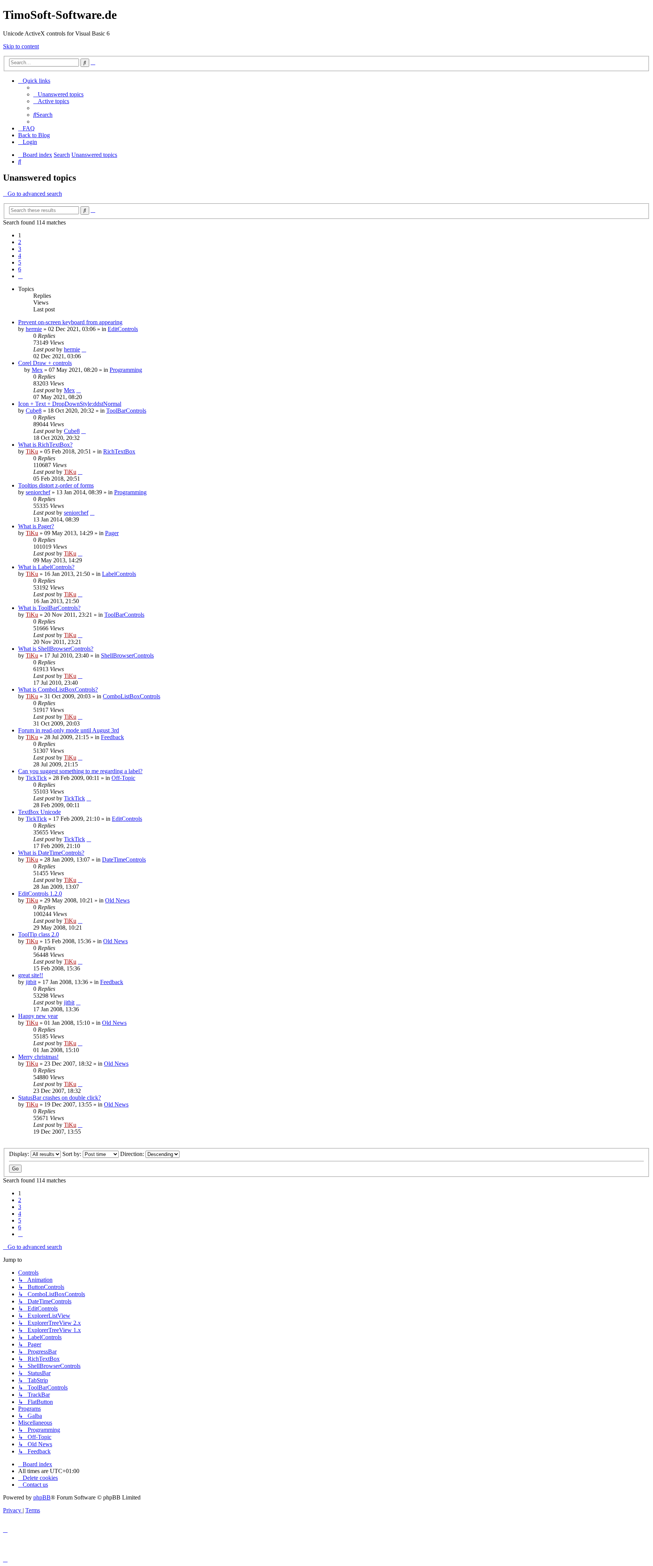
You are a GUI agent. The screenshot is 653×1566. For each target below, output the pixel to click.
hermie (34, 329)
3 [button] (19, 249)
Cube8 (34, 410)
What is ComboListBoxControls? (58, 689)
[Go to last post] (84, 349)
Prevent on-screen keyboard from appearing (70, 322)
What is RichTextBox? (45, 444)
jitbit (31, 982)
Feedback (112, 737)
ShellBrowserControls (127, 655)
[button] (20, 276)
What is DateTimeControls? (51, 853)
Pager (112, 533)
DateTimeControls (124, 859)
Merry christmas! (38, 1057)
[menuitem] (58, 94)
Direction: (132, 1154)
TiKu (32, 451)
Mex (37, 370)
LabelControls (119, 574)
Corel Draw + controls (45, 363)
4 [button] (19, 255)
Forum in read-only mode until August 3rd (68, 730)
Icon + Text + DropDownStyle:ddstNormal (69, 404)
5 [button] (19, 262)
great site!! (30, 975)
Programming (126, 370)
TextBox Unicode (39, 812)
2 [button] (19, 242)
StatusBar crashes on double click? (59, 1097)
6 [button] (19, 269)
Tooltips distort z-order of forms (56, 485)
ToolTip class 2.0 (38, 934)
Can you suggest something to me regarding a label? (80, 771)
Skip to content (21, 46)
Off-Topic (123, 778)
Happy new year (38, 1016)
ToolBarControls (126, 410)
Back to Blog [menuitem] (34, 135)
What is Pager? (36, 526)
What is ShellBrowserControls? (55, 648)
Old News (117, 900)
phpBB (42, 1497)
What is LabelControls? (46, 567)
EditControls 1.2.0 (40, 893)
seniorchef (38, 492)
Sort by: (72, 1154)
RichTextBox (119, 451)
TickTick (36, 778)
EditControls (123, 329)
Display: (20, 1154)
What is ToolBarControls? (49, 608)
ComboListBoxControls (131, 696)
